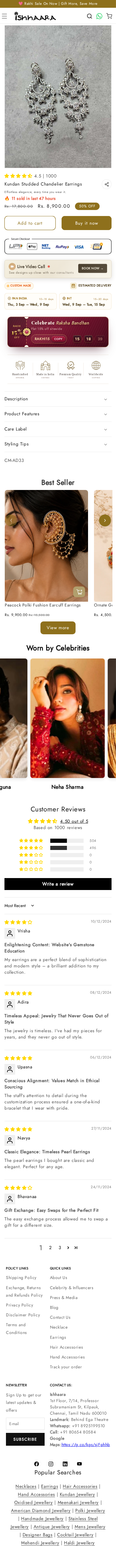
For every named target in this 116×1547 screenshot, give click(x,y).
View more (58, 627)
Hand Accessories (67, 1357)
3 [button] (60, 1247)
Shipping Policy (21, 1278)
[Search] (89, 16)
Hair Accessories (66, 1347)
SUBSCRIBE (25, 1439)
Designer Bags (38, 1534)
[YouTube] (79, 1464)
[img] (18, 922)
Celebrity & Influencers (72, 1288)
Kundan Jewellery (77, 1494)
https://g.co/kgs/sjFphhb (86, 1445)
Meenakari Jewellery (78, 1502)
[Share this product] (107, 184)
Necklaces (25, 1486)
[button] (4, 16)
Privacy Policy (19, 1305)
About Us (59, 1278)
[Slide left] (11, 520)
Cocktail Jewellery (75, 1534)
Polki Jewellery (90, 1510)
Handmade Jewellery (42, 1518)
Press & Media (64, 1298)
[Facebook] (36, 1464)
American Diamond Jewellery (41, 1510)
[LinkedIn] (65, 1464)
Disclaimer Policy (23, 1315)
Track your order (66, 1367)
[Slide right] (105, 520)
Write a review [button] (57, 883)
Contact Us (60, 1317)
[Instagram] (51, 1464)
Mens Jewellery (90, 1526)
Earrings (58, 1337)
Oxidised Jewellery (33, 1502)
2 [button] (50, 1247)
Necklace (59, 1327)
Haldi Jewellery (79, 1543)
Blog (54, 1307)
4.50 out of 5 (74, 821)
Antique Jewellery (52, 1526)
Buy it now (86, 223)
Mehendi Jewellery (40, 1543)
